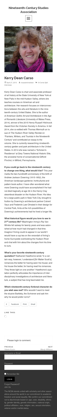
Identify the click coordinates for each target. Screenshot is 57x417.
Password (8, 363)
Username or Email (12, 353)
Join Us (7, 387)
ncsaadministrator (27, 82)
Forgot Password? (12, 384)
